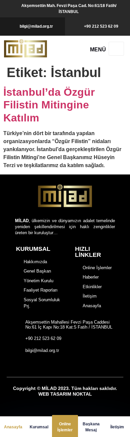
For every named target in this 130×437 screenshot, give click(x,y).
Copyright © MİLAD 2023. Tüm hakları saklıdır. (65, 391)
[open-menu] (116, 49)
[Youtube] (84, 365)
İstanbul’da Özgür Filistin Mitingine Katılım (49, 105)
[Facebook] (50, 365)
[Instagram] (61, 365)
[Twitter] (73, 365)
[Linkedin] (96, 365)
